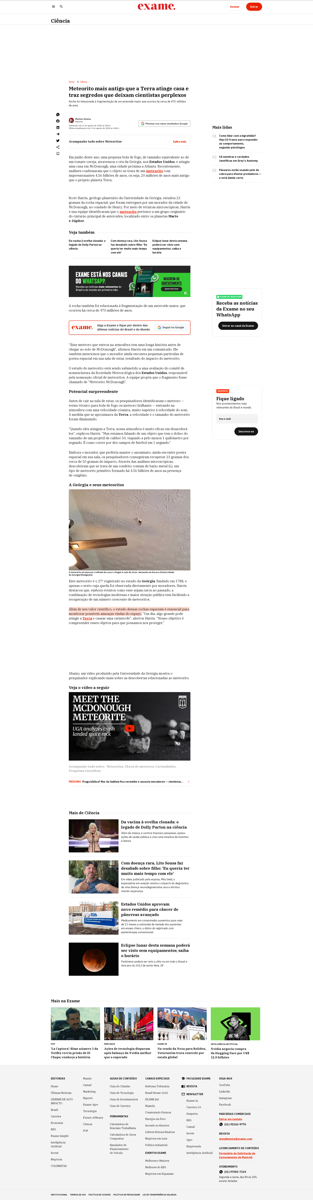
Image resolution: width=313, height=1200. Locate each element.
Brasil (54, 1109)
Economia (57, 1122)
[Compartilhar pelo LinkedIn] (58, 128)
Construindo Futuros (158, 1112)
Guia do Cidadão (120, 1086)
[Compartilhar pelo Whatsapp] (58, 114)
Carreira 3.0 (193, 1107)
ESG (53, 1129)
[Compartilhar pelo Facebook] (58, 121)
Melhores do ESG (155, 1167)
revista (191, 1086)
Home (72, 81)
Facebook (225, 1104)
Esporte (88, 1098)
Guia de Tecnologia (122, 1092)
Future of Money (93, 1117)
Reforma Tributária (157, 1086)
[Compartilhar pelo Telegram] (58, 134)
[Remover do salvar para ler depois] (58, 154)
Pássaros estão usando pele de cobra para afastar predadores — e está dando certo (240, 173)
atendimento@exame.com (235, 1138)
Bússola (150, 1106)
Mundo (87, 1078)
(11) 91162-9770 (235, 1124)
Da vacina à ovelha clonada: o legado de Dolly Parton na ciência (87, 244)
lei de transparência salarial (160, 1194)
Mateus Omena (83, 119)
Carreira (56, 1116)
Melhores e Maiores (157, 1160)
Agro (189, 1139)
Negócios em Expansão (159, 1173)
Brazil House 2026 (156, 1092)
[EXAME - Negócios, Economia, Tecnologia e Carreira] (156, 7)
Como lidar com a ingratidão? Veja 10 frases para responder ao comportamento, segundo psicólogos (238, 141)
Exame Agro (90, 1104)
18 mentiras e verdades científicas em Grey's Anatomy (238, 158)
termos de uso (78, 1194)
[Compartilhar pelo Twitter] (58, 141)
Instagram (225, 1098)
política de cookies (100, 1194)
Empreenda (193, 1146)
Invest (55, 1152)
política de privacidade (126, 1194)
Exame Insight (60, 1136)
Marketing (89, 1091)
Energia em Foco (155, 1119)
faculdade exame (198, 1078)
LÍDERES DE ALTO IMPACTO (62, 1101)
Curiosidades (165, 766)
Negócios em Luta (156, 1138)
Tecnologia (90, 1111)
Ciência (60, 20)
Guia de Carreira (120, 1106)
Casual (87, 1085)
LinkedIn (224, 1091)
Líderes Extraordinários (160, 1132)
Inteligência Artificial (58, 1144)
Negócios (56, 1159)
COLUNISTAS (59, 1166)
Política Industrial (156, 1145)
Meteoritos (114, 766)
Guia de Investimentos (124, 1099)
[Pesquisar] (61, 7)
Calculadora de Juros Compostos (123, 1136)
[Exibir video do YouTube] (129, 726)
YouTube (224, 1085)
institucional (59, 1194)
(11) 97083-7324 (235, 1171)
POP (85, 1130)
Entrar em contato (230, 1119)
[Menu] (53, 7)
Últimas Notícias (61, 1092)
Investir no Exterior (157, 1125)
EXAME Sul (152, 1099)
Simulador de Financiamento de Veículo (119, 1148)
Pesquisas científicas (85, 771)
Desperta (192, 1113)
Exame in (192, 1100)
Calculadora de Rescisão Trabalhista (123, 1126)
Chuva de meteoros (139, 766)
